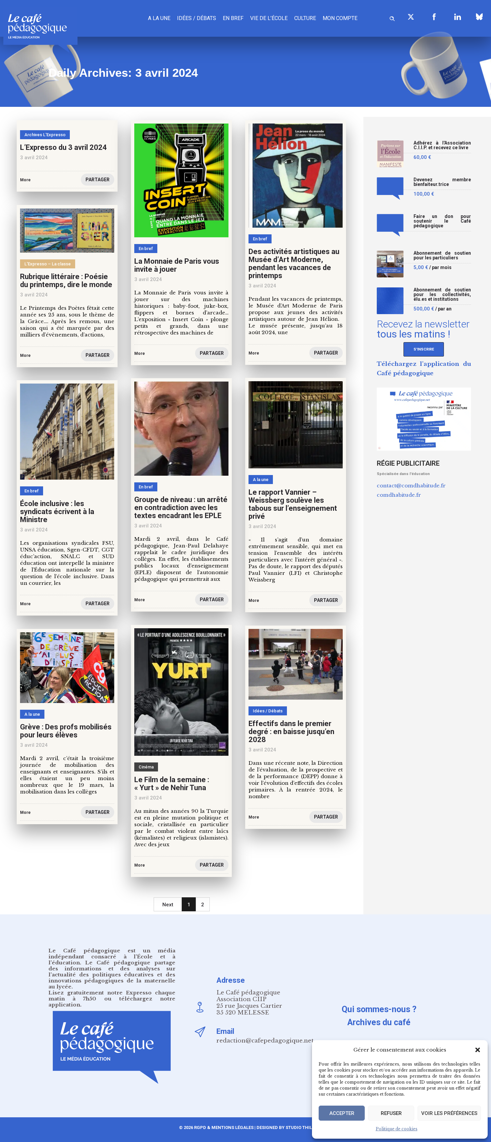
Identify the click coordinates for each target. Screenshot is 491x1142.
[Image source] (479, 16)
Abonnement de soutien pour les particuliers (442, 255)
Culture (305, 18)
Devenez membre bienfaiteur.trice (442, 182)
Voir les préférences (449, 1113)
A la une (159, 18)
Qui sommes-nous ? (379, 1009)
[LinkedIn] (458, 17)
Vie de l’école (269, 18)
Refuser (391, 1113)
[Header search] (392, 17)
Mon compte (340, 18)
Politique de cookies (397, 1128)
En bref (233, 18)
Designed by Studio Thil (284, 1127)
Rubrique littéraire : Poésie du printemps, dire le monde (66, 280)
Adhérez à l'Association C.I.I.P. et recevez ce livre (442, 145)
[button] (477, 1050)
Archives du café (379, 1022)
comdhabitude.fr (399, 495)
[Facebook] (434, 17)
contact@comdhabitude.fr (411, 485)
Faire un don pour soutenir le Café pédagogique (442, 221)
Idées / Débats (196, 18)
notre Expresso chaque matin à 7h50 (111, 995)
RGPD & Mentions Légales (224, 1127)
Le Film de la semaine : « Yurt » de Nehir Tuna (171, 783)
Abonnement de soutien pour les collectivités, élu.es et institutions (442, 294)
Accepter (341, 1113)
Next (167, 905)
